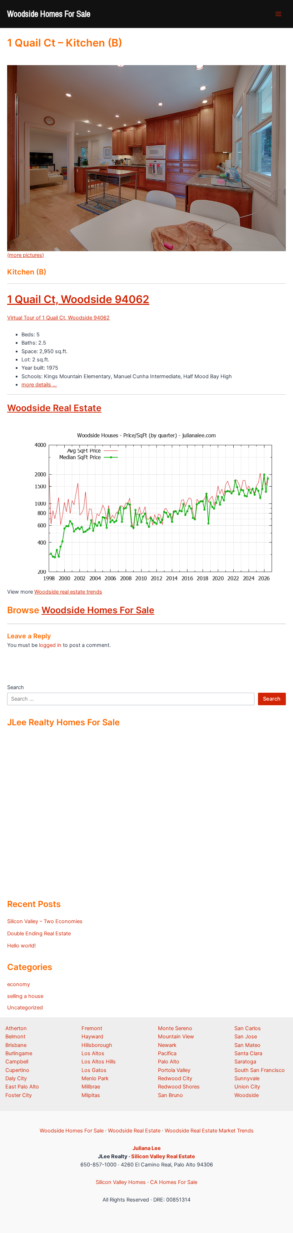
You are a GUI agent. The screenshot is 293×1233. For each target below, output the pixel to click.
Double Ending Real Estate (39, 933)
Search (15, 687)
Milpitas (90, 1095)
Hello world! (21, 945)
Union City (247, 1086)
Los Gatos (93, 1070)
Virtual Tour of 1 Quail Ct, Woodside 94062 (58, 318)
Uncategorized (25, 1007)
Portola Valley (174, 1070)
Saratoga (245, 1061)
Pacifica (167, 1053)
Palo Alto (168, 1061)
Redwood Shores (179, 1086)
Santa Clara (248, 1053)
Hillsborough (96, 1045)
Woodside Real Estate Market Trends (209, 1130)
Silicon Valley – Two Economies (45, 921)
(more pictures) (25, 255)
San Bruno (170, 1095)
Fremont (91, 1028)
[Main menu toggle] (278, 13)
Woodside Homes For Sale (48, 13)
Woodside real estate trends (68, 592)
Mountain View (176, 1036)
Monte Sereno (175, 1028)
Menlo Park (95, 1078)
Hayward (92, 1036)
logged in (50, 645)
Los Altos (92, 1053)
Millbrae (90, 1086)
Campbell (16, 1061)
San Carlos (247, 1028)
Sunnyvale (246, 1078)
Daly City (16, 1078)
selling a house (25, 996)
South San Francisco (259, 1070)
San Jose (245, 1036)
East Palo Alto (22, 1086)
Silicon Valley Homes (121, 1182)
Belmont (15, 1036)
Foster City (18, 1095)
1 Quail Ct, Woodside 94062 (78, 299)
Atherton (16, 1028)
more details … (39, 384)
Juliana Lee (147, 1148)
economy (18, 984)
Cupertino (17, 1070)
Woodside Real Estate (54, 408)
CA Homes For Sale (173, 1182)
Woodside (246, 1095)
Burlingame (18, 1053)
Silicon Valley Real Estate (163, 1156)
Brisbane (15, 1045)
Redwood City (175, 1078)
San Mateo (247, 1045)
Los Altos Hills (98, 1061)
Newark (167, 1045)
